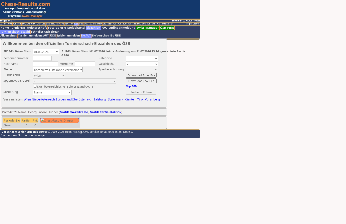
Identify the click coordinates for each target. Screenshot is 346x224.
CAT (28, 24)
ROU (125, 24)
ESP (58, 24)
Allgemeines (8, 35)
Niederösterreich (43, 99)
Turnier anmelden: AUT (33, 35)
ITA (90, 24)
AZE (14, 24)
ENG (53, 24)
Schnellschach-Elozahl (45, 31)
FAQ (105, 27)
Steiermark (115, 99)
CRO (38, 24)
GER (76, 24)
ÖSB (163, 27)
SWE (144, 24)
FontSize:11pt (167, 24)
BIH (19, 24)
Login (189, 24)
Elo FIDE (115, 35)
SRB (134, 24)
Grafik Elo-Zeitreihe (74, 112)
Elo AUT (86, 35)
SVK (139, 24)
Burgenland (63, 99)
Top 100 (131, 86)
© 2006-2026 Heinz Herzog (64, 132)
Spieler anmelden (68, 35)
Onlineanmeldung (122, 27)
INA (86, 24)
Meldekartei (76, 27)
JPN (94, 24)
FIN (66, 24)
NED (110, 24)
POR (119, 24)
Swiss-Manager (148, 27)
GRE (81, 24)
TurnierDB (17, 27)
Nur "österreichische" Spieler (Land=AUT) (65, 86)
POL (114, 24)
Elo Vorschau (100, 35)
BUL (24, 24)
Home (4, 27)
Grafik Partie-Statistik (105, 112)
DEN (48, 24)
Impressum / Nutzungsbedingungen (23, 135)
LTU (104, 24)
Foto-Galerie (57, 27)
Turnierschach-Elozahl (15, 31)
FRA (71, 24)
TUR (148, 24)
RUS (129, 24)
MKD (99, 24)
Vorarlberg (152, 99)
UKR (153, 24)
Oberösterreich (82, 99)
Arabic (3, 24)
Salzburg (100, 99)
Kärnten (130, 99)
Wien (27, 99)
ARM (10, 24)
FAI (62, 24)
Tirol (140, 99)
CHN (33, 24)
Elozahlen (93, 27)
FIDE (170, 27)
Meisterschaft (36, 27)
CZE (43, 24)
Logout (196, 24)
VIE (158, 24)
